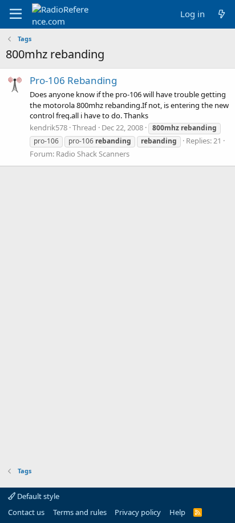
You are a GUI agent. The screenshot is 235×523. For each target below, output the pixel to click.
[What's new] (221, 14)
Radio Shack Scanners (92, 154)
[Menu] (15, 14)
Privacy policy (138, 512)
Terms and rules (80, 512)
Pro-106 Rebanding (73, 80)
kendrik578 (48, 127)
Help (177, 512)
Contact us (26, 512)
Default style (37, 496)
